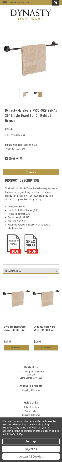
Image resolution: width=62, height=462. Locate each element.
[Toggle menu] (4, 4)
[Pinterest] (21, 158)
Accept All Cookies (31, 456)
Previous (5, 58)
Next (56, 58)
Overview (31, 172)
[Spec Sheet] (31, 243)
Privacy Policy (31, 411)
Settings (31, 441)
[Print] (13, 158)
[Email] (10, 158)
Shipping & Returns (31, 390)
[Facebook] (6, 158)
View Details (16, 347)
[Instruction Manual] (13, 243)
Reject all (31, 449)
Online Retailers (31, 407)
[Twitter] (17, 158)
